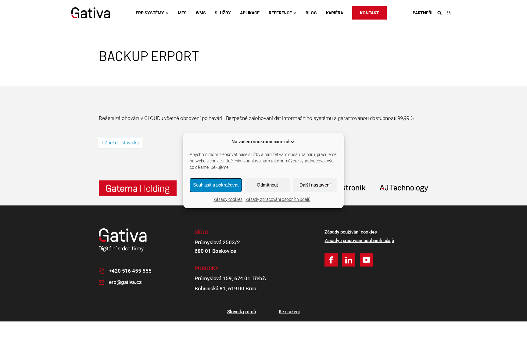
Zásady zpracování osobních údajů (278, 199)
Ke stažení (289, 311)
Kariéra (334, 13)
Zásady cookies (227, 199)
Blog (311, 13)
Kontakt (369, 12)
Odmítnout (267, 184)
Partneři (422, 12)
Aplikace (250, 13)
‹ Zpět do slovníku (120, 143)
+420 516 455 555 (130, 271)
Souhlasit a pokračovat (215, 184)
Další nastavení (315, 184)
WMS (201, 13)
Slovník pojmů (241, 311)
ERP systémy (150, 13)
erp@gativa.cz (125, 282)
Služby (223, 13)
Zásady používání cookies (350, 232)
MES (182, 13)
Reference (280, 13)
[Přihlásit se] (450, 12)
